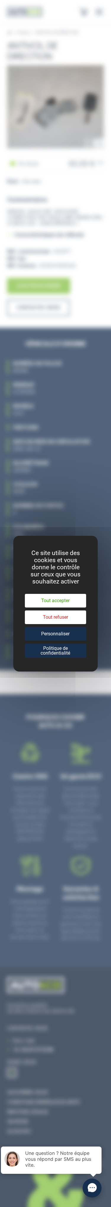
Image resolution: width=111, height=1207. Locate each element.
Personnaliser (55, 634)
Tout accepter (55, 600)
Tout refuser (55, 617)
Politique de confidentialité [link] (55, 650)
